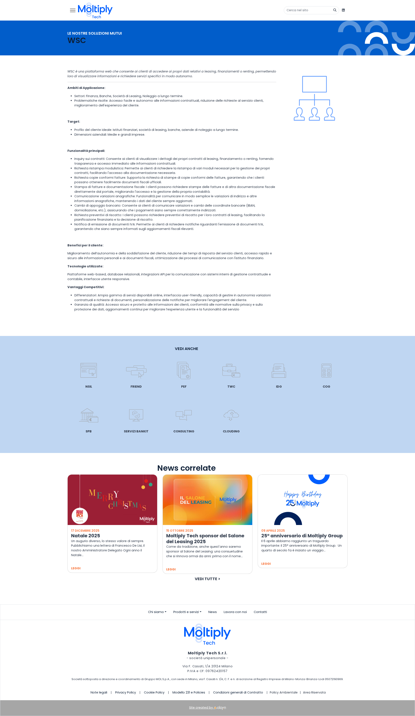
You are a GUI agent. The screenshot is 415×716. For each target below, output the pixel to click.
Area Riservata (314, 692)
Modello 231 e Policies (188, 692)
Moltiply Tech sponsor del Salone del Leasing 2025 (205, 538)
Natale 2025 (85, 535)
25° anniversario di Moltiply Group (302, 535)
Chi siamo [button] (156, 612)
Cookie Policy (154, 692)
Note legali (99, 692)
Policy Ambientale (284, 692)
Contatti (260, 612)
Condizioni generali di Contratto (238, 692)
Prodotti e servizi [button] (186, 612)
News (212, 612)
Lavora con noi (235, 612)
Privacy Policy (125, 692)
